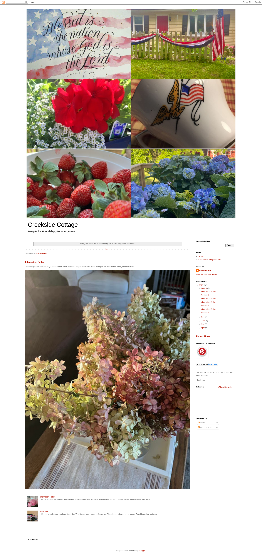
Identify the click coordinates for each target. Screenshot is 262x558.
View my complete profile (206, 274)
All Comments (206, 427)
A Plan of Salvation (225, 387)
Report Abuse (203, 336)
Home (107, 249)
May (203, 324)
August (204, 288)
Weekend (44, 512)
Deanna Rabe (205, 270)
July (203, 317)
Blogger (142, 551)
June (203, 321)
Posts (202, 423)
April (203, 328)
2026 (201, 285)
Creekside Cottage (53, 224)
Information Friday (34, 262)
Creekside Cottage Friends (209, 260)
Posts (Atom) (41, 253)
